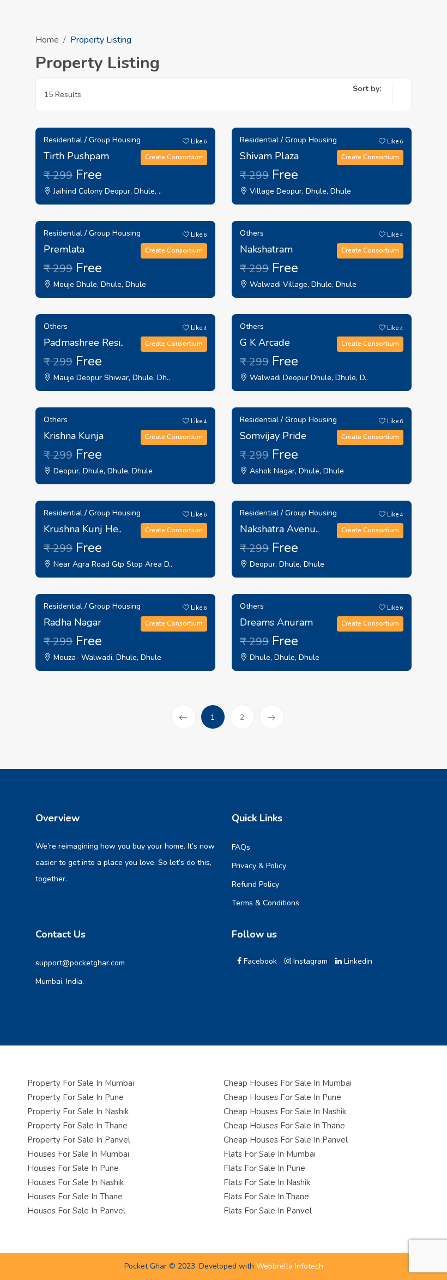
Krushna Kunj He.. (83, 529)
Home (47, 40)
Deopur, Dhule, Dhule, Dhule (102, 471)
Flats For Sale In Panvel (268, 1210)
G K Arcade (265, 342)
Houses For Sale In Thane (75, 1196)
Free (73, 174)
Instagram (309, 961)
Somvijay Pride (273, 435)
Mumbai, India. (59, 981)
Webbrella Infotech (289, 1266)
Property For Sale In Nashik (78, 1111)
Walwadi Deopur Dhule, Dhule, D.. (307, 377)
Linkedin (357, 961)
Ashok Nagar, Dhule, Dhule (295, 471)
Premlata (64, 249)
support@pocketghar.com (80, 963)
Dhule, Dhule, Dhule (283, 657)
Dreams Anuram (276, 622)
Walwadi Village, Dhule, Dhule (302, 284)
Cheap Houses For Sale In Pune (282, 1097)
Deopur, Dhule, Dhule (285, 564)
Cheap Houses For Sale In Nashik (285, 1111)
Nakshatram (266, 249)
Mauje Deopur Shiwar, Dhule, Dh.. (110, 377)
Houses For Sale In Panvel (76, 1210)
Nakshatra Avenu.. (279, 529)
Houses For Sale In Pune (73, 1168)
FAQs (241, 847)
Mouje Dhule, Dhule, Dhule (98, 284)
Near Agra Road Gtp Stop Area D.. (111, 564)
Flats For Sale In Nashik (267, 1182)
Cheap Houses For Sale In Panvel (286, 1139)
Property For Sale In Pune (75, 1097)
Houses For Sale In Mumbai (78, 1154)
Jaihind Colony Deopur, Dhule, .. (106, 191)
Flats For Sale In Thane (266, 1196)
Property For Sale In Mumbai (80, 1083)
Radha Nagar (72, 622)
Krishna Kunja (74, 435)
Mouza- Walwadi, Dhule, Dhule (106, 657)
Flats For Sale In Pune (264, 1168)
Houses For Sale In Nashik (75, 1182)
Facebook (259, 961)
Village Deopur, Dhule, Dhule (299, 191)
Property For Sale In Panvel (78, 1139)
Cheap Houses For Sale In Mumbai (288, 1083)
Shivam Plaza (269, 156)
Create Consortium (174, 157)
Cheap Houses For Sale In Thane (284, 1125)
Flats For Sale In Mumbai (270, 1154)
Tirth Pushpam (76, 156)
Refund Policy (255, 884)
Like (198, 141)
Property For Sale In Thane (77, 1125)
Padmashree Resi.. (84, 342)
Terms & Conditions (265, 903)
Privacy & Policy (259, 866)
